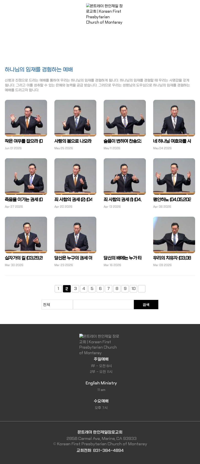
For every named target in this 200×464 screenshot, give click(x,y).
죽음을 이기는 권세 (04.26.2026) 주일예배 (24, 199)
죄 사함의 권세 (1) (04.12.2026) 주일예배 (122, 199)
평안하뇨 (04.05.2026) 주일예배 (172, 199)
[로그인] (9, 7)
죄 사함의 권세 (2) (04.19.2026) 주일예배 (73, 199)
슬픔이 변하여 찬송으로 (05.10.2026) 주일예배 (122, 141)
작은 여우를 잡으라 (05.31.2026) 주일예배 (24, 141)
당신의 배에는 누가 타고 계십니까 (122, 258)
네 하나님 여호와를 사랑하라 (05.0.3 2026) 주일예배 (172, 141)
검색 (146, 304)
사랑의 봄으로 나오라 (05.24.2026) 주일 (73, 141)
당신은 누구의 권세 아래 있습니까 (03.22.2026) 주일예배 (73, 258)
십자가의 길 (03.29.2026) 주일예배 (24, 258)
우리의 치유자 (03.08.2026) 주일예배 (172, 258)
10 (133, 288)
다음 (141, 288)
